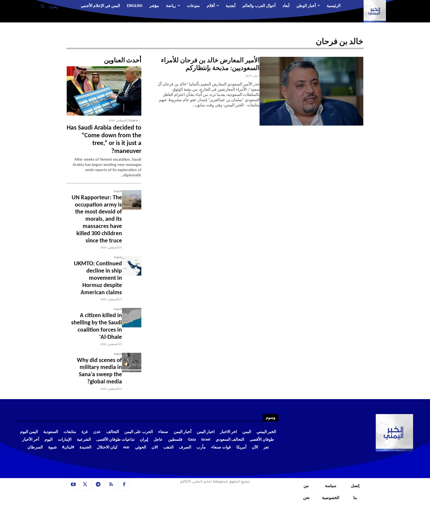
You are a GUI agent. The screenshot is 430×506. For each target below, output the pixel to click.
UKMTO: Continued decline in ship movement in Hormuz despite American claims (98, 278)
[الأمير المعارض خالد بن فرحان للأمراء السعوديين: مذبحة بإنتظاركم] (311, 91)
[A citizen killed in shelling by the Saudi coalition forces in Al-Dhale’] (131, 317)
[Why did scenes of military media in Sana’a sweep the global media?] (131, 362)
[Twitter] (85, 485)
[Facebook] (124, 485)
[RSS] (111, 485)
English (134, 120)
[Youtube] (73, 485)
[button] (47, 6)
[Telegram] (98, 485)
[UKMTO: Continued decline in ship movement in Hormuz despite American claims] (131, 266)
